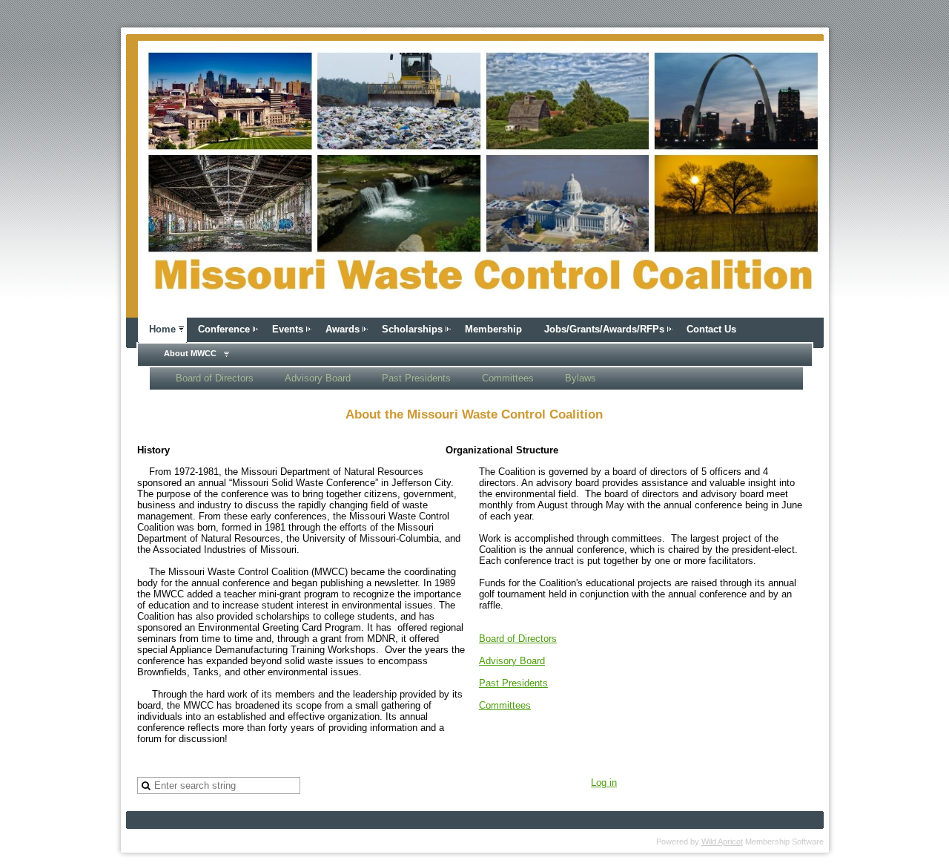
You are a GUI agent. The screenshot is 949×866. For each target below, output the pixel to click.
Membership (493, 329)
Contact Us (711, 329)
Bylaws (580, 378)
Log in (604, 782)
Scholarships (412, 329)
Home (162, 329)
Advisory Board (318, 378)
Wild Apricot (722, 841)
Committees (508, 378)
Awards (342, 329)
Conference (224, 329)
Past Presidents (416, 378)
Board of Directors (215, 378)
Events (287, 329)
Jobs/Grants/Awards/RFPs (604, 329)
